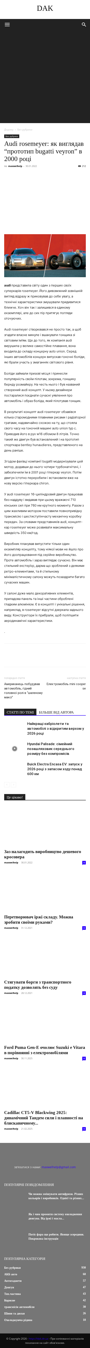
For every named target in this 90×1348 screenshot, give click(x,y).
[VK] (18, 175)
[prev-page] (6, 784)
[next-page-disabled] (13, 784)
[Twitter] (27, 175)
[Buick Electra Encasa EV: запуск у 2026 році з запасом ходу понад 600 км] (14, 769)
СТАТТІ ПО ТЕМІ (20, 712)
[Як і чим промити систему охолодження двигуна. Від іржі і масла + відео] (14, 1219)
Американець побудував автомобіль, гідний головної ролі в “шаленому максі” (23, 690)
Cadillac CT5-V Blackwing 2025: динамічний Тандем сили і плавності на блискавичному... (43, 1118)
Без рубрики (24, 129)
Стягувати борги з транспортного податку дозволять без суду (37, 985)
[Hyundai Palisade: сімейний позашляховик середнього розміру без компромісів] (14, 749)
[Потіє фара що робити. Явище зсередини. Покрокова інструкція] (14, 1239)
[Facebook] (8, 175)
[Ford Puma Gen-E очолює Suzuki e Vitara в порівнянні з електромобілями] (45, 1021)
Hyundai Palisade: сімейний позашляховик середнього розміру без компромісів (50, 749)
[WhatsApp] (56, 175)
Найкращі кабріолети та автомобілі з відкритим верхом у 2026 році (55, 728)
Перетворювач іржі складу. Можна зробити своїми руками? (38, 919)
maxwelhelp (15, 166)
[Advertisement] (45, 77)
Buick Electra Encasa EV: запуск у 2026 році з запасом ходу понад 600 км (54, 769)
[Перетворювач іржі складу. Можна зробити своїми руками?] (45, 891)
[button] (7, 24)
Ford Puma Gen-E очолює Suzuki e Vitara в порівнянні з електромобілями (44, 1050)
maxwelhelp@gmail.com (59, 1167)
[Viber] (37, 175)
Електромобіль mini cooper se (66, 686)
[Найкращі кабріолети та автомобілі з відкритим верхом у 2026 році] (14, 728)
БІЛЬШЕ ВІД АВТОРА (56, 712)
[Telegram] (47, 175)
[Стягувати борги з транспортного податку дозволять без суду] (45, 956)
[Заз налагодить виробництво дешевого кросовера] (45, 826)
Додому (8, 129)
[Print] (76, 175)
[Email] (66, 175)
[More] (85, 175)
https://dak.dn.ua (38, 1338)
